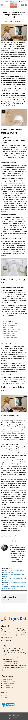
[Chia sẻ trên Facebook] (12, 541)
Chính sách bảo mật (8, 687)
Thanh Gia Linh (15, 545)
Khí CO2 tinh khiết (9, 327)
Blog (13, 10)
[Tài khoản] (22, 5)
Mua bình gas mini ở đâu (10, 323)
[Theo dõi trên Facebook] (2, 670)
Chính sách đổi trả (7, 685)
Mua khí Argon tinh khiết (10, 325)
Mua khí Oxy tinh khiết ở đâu (11, 331)
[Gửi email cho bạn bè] (15, 541)
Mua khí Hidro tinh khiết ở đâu (12, 329)
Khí (15, 10)
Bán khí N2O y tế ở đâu (10, 335)
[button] (2, 5)
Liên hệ (5, 697)
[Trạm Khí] (13, 5)
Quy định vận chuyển (8, 683)
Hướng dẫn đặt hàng (8, 679)
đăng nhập (11, 599)
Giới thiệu (5, 695)
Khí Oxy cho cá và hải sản (10, 337)
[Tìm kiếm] (4, 4)
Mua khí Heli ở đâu (9, 333)
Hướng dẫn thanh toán (9, 681)
